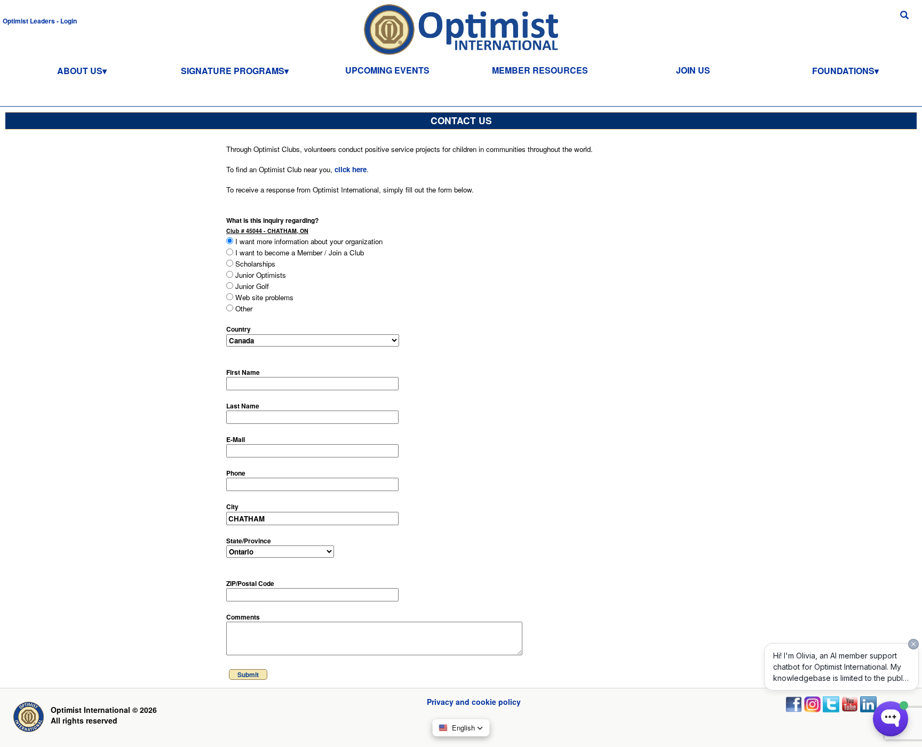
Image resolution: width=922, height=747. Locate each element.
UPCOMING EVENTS (387, 70)
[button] (40, 20)
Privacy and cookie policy (474, 701)
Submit (248, 674)
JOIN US (693, 70)
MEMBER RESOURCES (540, 70)
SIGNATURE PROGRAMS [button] (232, 71)
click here (351, 169)
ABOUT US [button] (79, 71)
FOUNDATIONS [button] (843, 71)
